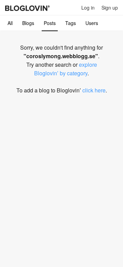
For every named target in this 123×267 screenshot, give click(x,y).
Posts (50, 23)
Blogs (28, 23)
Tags (70, 23)
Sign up (109, 7)
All (10, 23)
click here (94, 90)
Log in (88, 7)
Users (91, 23)
